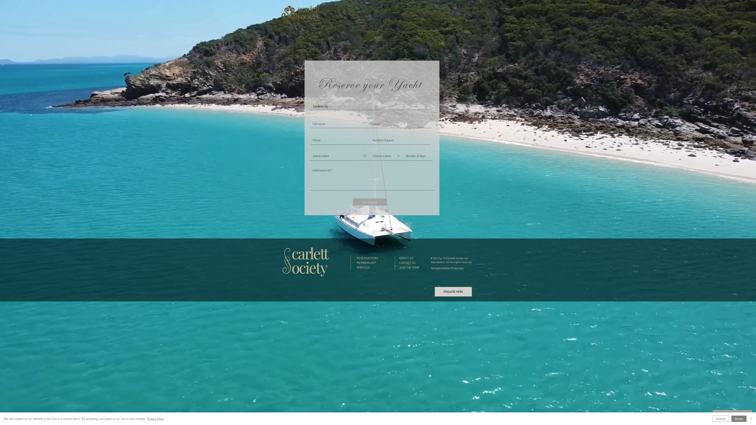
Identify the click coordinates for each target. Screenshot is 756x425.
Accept (739, 419)
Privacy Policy (457, 268)
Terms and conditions (441, 268)
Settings (721, 419)
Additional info (321, 170)
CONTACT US (407, 263)
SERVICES (363, 267)
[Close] (751, 419)
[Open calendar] (364, 155)
